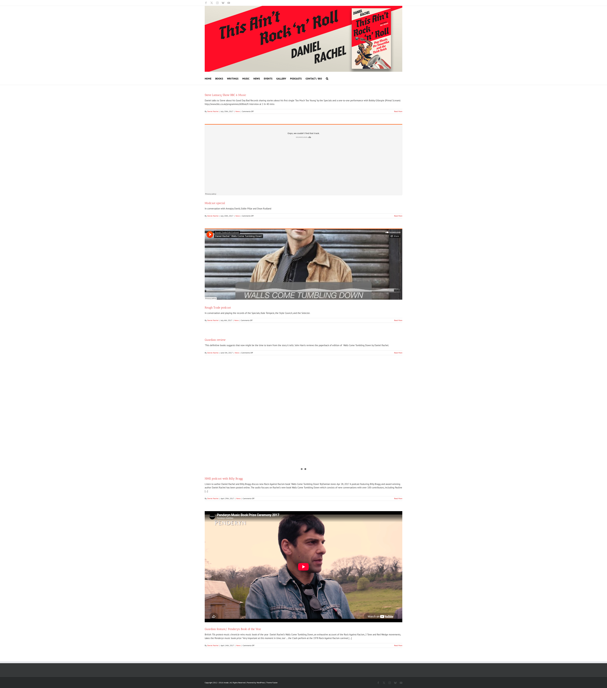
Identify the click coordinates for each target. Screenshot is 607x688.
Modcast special (215, 203)
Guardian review (215, 340)
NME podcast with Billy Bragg (224, 478)
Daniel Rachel (213, 111)
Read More (398, 111)
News (237, 111)
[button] (327, 78)
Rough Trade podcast (218, 307)
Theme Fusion (272, 682)
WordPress (261, 682)
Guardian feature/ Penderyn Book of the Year (233, 629)
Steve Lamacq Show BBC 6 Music (225, 95)
